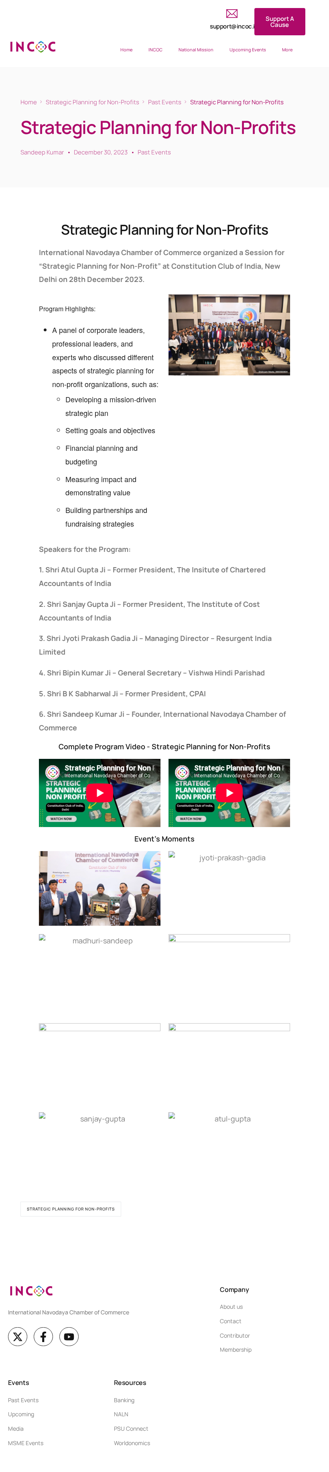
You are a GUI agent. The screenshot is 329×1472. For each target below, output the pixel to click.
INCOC (155, 50)
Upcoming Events (247, 50)
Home (126, 50)
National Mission (196, 50)
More (287, 50)
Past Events (154, 152)
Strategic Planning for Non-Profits (71, 1209)
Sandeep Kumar (42, 152)
